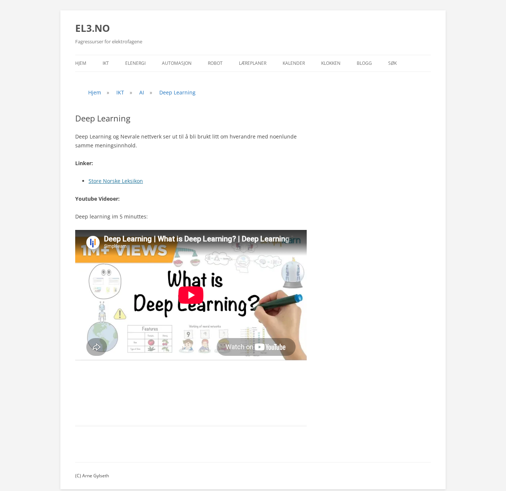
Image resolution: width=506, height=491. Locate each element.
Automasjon (177, 63)
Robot (215, 63)
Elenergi (135, 63)
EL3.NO (92, 28)
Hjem (80, 63)
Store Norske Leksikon (116, 180)
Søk (392, 63)
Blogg (364, 63)
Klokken (330, 63)
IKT (106, 63)
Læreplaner (252, 63)
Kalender (294, 63)
